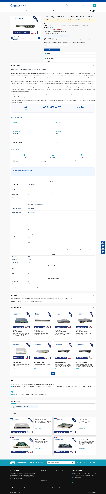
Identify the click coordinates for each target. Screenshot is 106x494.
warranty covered (59, 173)
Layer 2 (49, 45)
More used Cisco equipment (50, 47)
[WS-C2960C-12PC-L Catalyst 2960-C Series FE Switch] (21, 351)
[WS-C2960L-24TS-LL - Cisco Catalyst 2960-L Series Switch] (42, 351)
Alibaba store (76, 482)
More (53, 373)
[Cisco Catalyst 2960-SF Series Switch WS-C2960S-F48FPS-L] (63, 351)
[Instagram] (94, 462)
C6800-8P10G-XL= (40, 439)
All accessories (44, 480)
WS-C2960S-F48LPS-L (82, 362)
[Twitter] (81, 462)
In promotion (43, 473)
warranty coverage (15, 96)
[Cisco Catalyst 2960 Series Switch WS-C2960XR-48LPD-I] (84, 320)
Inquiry (56, 49)
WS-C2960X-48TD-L (39, 331)
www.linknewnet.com (92, 492)
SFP (53, 45)
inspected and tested (28, 94)
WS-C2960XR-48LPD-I (81, 331)
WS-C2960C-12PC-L (18, 362)
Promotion (19, 10)
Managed (61, 45)
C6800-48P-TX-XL (83, 439)
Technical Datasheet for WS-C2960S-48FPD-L (24, 406)
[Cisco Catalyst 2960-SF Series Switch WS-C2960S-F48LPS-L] (84, 351)
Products (26, 10)
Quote (103, 246)
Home (12, 10)
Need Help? (91, 1)
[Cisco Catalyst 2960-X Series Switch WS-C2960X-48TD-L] (42, 320)
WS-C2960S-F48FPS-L (60, 362)
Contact (103, 249)
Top (103, 252)
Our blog (58, 473)
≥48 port (66, 45)
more (14, 338)
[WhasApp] (91, 462)
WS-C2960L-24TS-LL (39, 362)
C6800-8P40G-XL (83, 419)
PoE (56, 45)
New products (44, 475)
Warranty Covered (57, 35)
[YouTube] (85, 462)
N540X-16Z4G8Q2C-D (40, 419)
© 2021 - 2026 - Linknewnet (15, 492)
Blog (42, 10)
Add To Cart (48, 49)
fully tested (51, 173)
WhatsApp (103, 243)
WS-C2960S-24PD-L (18, 331)
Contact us (55, 10)
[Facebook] (78, 462)
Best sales (43, 478)
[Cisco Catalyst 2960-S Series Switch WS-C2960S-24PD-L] (21, 320)
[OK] (72, 462)
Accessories (34, 10)
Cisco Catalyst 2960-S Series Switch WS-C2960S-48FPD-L (31, 13)
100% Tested (48, 35)
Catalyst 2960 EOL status (78, 19)
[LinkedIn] (88, 462)
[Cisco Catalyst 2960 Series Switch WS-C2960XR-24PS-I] (63, 320)
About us (48, 10)
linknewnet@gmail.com (39, 301)
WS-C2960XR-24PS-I (60, 331)
